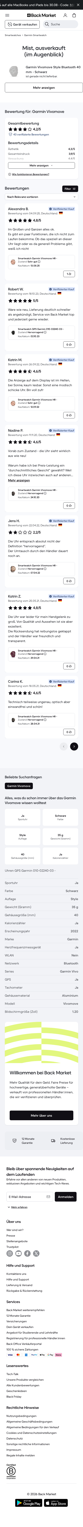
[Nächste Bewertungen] (74, 746)
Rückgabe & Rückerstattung (24, 1291)
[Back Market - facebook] (27, 1253)
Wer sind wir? (14, 1230)
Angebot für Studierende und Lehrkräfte (32, 1332)
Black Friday (13, 1396)
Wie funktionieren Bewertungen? (30, 174)
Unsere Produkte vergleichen (25, 1379)
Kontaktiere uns (16, 1274)
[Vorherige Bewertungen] (64, 746)
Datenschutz (14, 1438)
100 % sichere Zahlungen (22, 1349)
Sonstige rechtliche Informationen (28, 1444)
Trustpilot (12, 1247)
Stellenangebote (17, 1241)
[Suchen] (47, 24)
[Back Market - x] (36, 1253)
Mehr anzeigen (19, 480)
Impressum (13, 1450)
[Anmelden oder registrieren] (65, 15)
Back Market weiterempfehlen (25, 1310)
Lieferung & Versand (19, 1285)
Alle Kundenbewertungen (22, 1385)
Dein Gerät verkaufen (19, 1327)
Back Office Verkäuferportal (24, 1344)
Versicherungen (16, 1321)
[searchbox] (64, 24)
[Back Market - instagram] (9, 1253)
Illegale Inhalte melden (20, 1455)
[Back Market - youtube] (18, 1253)
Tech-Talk (12, 1374)
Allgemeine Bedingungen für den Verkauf (32, 1427)
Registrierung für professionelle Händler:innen (35, 1338)
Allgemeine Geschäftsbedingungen (29, 1421)
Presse (10, 1235)
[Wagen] (74, 15)
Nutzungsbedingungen (21, 1416)
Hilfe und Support (17, 1279)
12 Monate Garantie (18, 1315)
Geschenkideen (16, 1391)
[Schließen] (78, 5)
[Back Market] (41, 15)
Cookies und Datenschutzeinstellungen (31, 1433)
